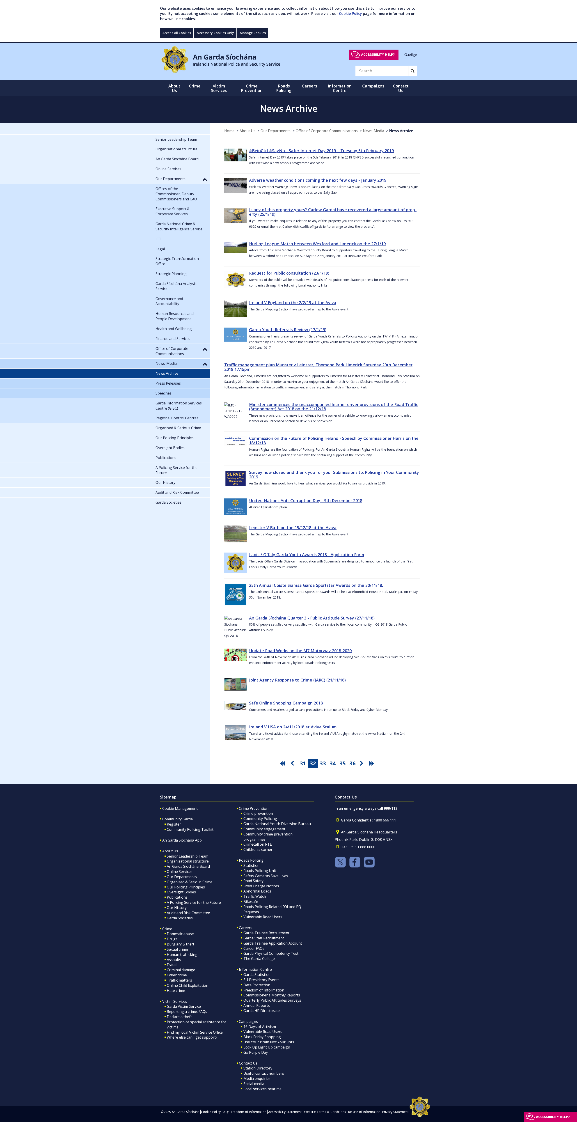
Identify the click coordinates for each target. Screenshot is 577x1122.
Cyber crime (177, 975)
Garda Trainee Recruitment (266, 932)
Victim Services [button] (219, 88)
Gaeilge (410, 54)
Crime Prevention (253, 808)
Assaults (174, 959)
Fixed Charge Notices (261, 885)
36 (352, 763)
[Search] (412, 71)
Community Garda (177, 819)
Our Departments (276, 130)
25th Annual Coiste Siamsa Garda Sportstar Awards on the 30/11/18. (316, 585)
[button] (204, 179)
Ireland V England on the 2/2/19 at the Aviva (292, 302)
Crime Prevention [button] (252, 88)
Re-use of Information (364, 1112)
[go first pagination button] (283, 763)
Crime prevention (258, 813)
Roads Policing (251, 860)
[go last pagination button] (372, 763)
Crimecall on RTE (257, 844)
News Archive (401, 130)
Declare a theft (179, 1016)
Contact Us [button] (401, 88)
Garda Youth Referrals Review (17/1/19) (287, 329)
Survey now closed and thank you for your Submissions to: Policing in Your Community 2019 (334, 475)
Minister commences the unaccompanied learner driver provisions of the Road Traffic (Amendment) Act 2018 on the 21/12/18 (333, 407)
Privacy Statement (395, 1112)
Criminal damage (181, 969)
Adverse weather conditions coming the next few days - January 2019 (317, 180)
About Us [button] (174, 88)
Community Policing (260, 818)
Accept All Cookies (177, 33)
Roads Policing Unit (259, 870)
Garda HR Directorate (261, 1010)
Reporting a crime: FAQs (187, 1011)
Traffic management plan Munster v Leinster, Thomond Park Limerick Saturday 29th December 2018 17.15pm (318, 367)
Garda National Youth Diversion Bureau (277, 823)
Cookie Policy (350, 13)
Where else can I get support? (192, 1037)
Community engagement (264, 828)
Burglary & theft (180, 944)
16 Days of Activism (259, 1026)
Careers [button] (309, 86)
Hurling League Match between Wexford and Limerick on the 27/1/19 (317, 243)
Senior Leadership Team (187, 856)
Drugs (172, 938)
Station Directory (257, 1068)
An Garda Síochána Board (188, 866)
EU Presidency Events (261, 979)
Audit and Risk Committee (188, 912)
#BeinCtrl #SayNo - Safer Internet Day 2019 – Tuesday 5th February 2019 (321, 150)
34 (333, 763)
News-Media (373, 130)
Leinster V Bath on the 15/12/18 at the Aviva (293, 527)
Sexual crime (177, 949)
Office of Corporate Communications (327, 130)
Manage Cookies (253, 33)
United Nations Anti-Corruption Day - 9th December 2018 (305, 500)
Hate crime (176, 990)
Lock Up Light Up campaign (266, 1047)
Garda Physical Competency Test (270, 953)
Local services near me (262, 1088)
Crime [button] (195, 86)
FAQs (225, 1112)
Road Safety (253, 880)
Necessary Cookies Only (215, 33)
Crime (167, 928)
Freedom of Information (263, 990)
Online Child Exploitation (187, 985)
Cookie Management (180, 808)
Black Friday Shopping (262, 1036)
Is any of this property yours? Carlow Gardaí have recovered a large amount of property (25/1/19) (333, 212)
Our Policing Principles (186, 887)
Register (174, 824)
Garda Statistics (256, 974)
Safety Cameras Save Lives (265, 875)
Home (229, 130)
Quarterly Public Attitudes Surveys (272, 1000)
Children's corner (257, 849)
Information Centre (255, 969)
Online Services (179, 871)
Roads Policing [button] (283, 88)
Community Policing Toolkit (190, 829)
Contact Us (248, 1063)
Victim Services (174, 1001)
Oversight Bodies (181, 892)
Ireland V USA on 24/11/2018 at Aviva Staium (293, 727)
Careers (245, 927)
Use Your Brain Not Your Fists (268, 1041)
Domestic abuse (180, 933)
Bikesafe (250, 901)
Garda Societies (180, 917)
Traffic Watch (254, 896)
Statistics (251, 865)
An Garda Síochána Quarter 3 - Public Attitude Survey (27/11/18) (312, 618)
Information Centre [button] (340, 88)
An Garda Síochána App (182, 840)
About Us (247, 130)
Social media (253, 1083)
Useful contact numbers (263, 1073)
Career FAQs (253, 948)
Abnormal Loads (257, 891)
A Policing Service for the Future (194, 902)
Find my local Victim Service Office (195, 1032)
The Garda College (259, 958)
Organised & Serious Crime (189, 881)
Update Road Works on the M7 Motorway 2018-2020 (300, 650)
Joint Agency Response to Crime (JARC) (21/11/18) (297, 680)
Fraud (171, 964)
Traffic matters (179, 980)
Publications (177, 897)
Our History (177, 907)
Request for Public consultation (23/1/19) (289, 273)
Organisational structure (188, 861)
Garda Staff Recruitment (263, 938)
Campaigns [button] (373, 86)
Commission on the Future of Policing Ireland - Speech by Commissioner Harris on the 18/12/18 (334, 440)
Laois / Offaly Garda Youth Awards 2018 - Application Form (306, 554)
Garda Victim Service (184, 1006)
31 (303, 763)
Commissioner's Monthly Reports (271, 995)
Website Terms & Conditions (325, 1112)
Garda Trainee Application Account (272, 943)
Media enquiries (256, 1078)
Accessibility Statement (285, 1112)
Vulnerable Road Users (262, 916)
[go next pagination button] (362, 763)
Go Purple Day (255, 1052)
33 (323, 763)
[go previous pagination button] (293, 763)
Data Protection (256, 984)
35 (342, 763)
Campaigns (248, 1021)
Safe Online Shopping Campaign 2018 (286, 703)
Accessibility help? (378, 54)
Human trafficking (182, 954)
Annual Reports (256, 1005)
